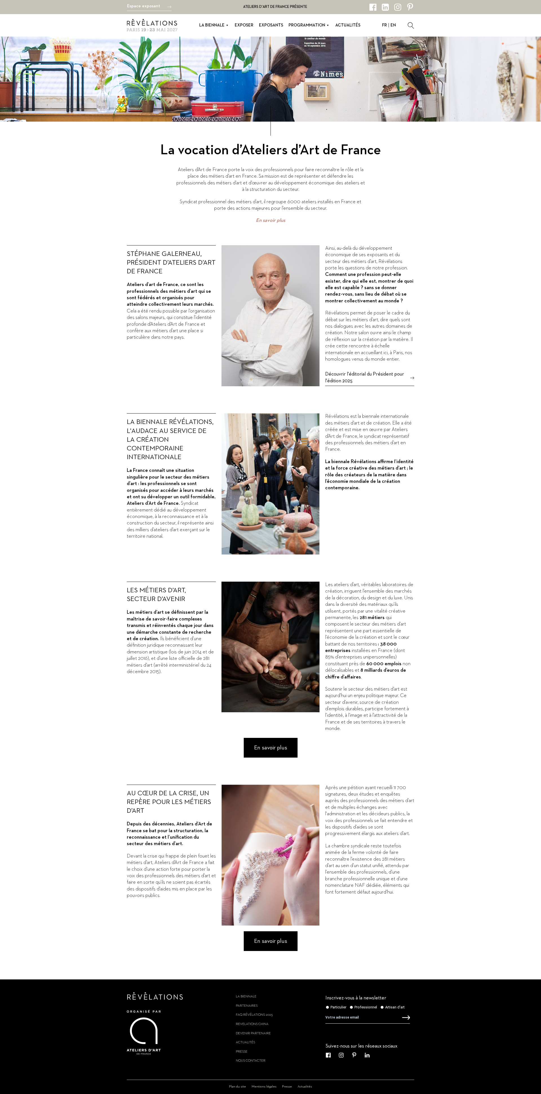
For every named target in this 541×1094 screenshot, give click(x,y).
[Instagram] (398, 7)
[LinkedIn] (385, 7)
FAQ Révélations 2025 (254, 1015)
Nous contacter (250, 1060)
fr (384, 25)
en (393, 25)
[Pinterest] (410, 7)
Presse (241, 1051)
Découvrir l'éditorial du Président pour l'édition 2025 (364, 377)
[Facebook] (373, 7)
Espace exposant (143, 6)
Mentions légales (264, 1086)
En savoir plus (270, 220)
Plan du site (237, 1086)
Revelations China (252, 1024)
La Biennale (212, 25)
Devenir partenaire (253, 1033)
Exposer (244, 25)
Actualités (347, 25)
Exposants (271, 25)
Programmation (307, 25)
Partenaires (247, 1006)
